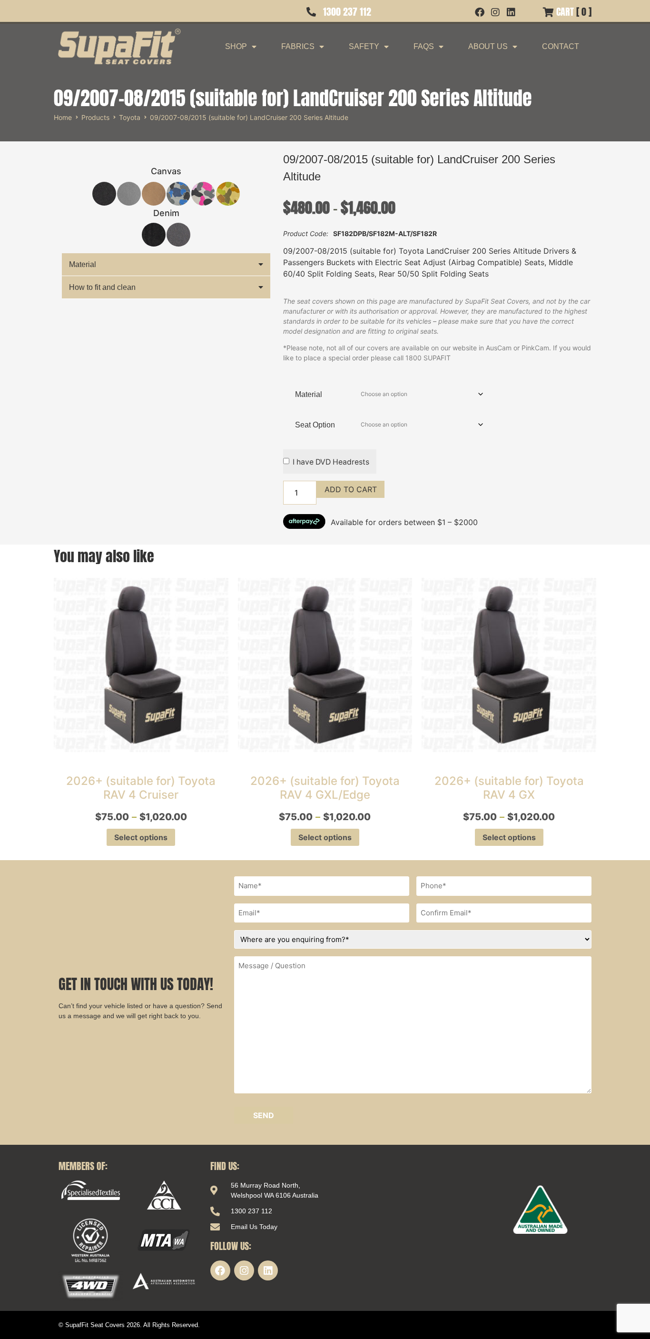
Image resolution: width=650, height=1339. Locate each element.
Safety (364, 46)
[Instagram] (244, 1270)
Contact (560, 46)
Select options (140, 837)
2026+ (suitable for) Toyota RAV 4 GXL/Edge (325, 788)
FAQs (424, 46)
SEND (263, 1115)
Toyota (129, 117)
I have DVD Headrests (331, 461)
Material (82, 264)
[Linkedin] (268, 1270)
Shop (236, 46)
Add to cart (351, 489)
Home (63, 117)
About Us (488, 46)
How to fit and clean (102, 287)
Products (95, 117)
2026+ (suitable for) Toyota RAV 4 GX (509, 788)
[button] (166, 264)
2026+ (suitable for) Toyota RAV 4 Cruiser (141, 788)
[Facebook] (220, 1270)
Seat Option (315, 425)
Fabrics (298, 46)
